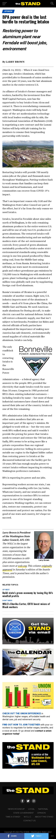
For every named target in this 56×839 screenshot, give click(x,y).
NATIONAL (43, 809)
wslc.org (22, 565)
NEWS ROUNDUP (16, 809)
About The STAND (44, 817)
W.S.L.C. (27, 817)
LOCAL (31, 809)
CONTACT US (29, 820)
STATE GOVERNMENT (23, 813)
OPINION (41, 813)
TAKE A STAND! (13, 817)
